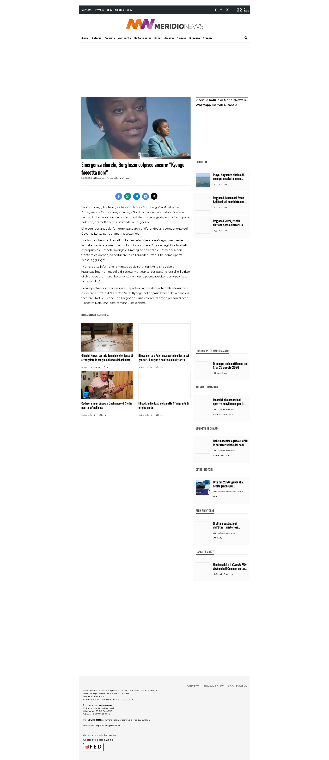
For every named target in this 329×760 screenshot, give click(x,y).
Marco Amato (222, 373)
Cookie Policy (123, 9)
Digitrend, (85, 367)
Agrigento (124, 38)
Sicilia (85, 38)
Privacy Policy (103, 9)
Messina (169, 38)
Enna (157, 38)
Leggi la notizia (220, 184)
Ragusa (181, 38)
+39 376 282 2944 (101, 714)
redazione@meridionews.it (101, 708)
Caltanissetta (142, 38)
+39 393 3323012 (142, 720)
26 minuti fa (95, 367)
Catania (96, 38)
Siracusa (194, 38)
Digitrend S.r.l (113, 725)
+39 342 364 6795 (103, 711)
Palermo (110, 38)
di (214, 373)
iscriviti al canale (224, 105)
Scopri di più (128, 699)
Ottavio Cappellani (224, 574)
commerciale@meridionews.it (117, 720)
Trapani (207, 38)
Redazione (100, 178)
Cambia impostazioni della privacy (100, 735)
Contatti (86, 9)
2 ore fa (149, 367)
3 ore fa (149, 415)
